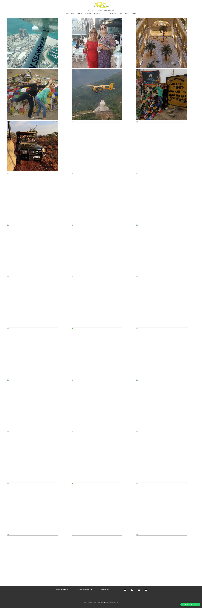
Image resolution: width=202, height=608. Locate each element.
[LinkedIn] (139, 590)
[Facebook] (125, 590)
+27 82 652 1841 (105, 589)
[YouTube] (146, 590)
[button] (190, 604)
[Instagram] (132, 590)
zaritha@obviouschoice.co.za (85, 589)
